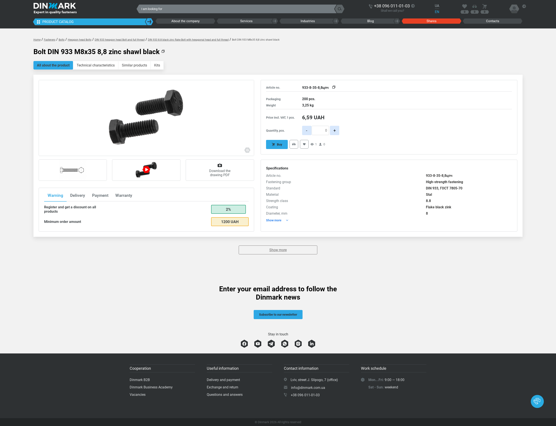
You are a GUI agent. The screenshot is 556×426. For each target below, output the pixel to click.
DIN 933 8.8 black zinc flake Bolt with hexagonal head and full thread (188, 39)
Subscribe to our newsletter (278, 314)
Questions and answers (225, 395)
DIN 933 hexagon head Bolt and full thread (120, 39)
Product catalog (58, 22)
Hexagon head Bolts (79, 39)
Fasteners (49, 39)
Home (37, 39)
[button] (537, 401)
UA (437, 6)
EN (437, 12)
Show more (278, 250)
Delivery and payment (223, 380)
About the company (185, 21)
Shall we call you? (392, 10)
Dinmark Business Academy (151, 387)
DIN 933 (432, 188)
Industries (308, 21)
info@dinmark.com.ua (308, 388)
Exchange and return (222, 387)
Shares (432, 21)
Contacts (492, 21)
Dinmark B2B (140, 380)
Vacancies (138, 395)
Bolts (62, 39)
